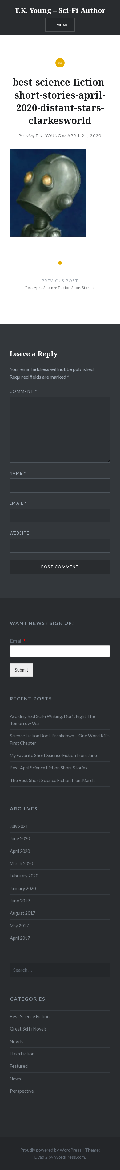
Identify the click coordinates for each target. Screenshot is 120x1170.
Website (19, 533)
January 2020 (23, 888)
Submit (21, 669)
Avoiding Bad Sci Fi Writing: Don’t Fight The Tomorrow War (52, 720)
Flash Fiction (22, 1053)
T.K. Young (48, 135)
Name (18, 473)
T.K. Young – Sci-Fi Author (60, 10)
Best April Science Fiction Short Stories (48, 767)
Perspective (22, 1091)
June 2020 (20, 838)
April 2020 (20, 851)
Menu (62, 24)
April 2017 (20, 938)
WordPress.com (69, 1157)
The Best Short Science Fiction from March (52, 780)
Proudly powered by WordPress (51, 1149)
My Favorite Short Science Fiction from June (53, 755)
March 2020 (21, 863)
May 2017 (19, 925)
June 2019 (20, 900)
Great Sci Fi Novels (28, 1028)
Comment (23, 391)
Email (18, 503)
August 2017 (22, 913)
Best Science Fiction (30, 1016)
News (15, 1078)
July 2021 (19, 826)
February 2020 (24, 875)
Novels (16, 1041)
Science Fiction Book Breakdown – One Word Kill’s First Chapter (60, 739)
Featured (19, 1066)
